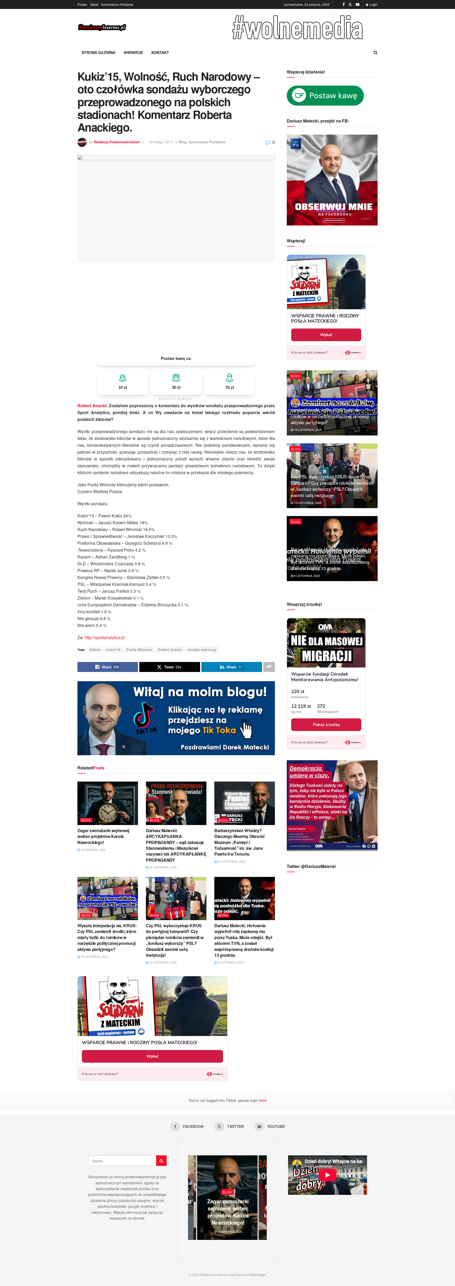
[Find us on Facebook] (344, 4)
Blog (183, 141)
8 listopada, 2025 (230, 962)
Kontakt (160, 52)
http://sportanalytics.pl (105, 637)
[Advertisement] (176, 306)
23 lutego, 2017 (161, 141)
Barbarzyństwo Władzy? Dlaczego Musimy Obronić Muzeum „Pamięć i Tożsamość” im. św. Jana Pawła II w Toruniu (239, 842)
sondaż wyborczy (202, 649)
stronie (138, 1218)
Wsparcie (133, 52)
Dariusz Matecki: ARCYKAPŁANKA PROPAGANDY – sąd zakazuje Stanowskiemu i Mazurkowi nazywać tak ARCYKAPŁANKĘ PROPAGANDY (176, 845)
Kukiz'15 (113, 649)
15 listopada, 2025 (94, 956)
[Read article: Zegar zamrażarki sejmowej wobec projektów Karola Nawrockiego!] (107, 803)
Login (373, 4)
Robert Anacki (91, 406)
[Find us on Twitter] (350, 4)
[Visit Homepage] (102, 27)
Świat (94, 4)
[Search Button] (376, 52)
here (262, 1100)
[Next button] (263, 1197)
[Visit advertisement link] (299, 27)
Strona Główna (98, 52)
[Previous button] (192, 1197)
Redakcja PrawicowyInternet (117, 141)
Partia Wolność (139, 649)
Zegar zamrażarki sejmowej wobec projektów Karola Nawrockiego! (103, 836)
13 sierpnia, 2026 (93, 849)
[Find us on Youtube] (357, 4)
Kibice (95, 649)
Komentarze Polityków (117, 4)
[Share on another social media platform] (269, 667)
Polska (82, 4)
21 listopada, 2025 (231, 861)
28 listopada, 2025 (162, 867)
